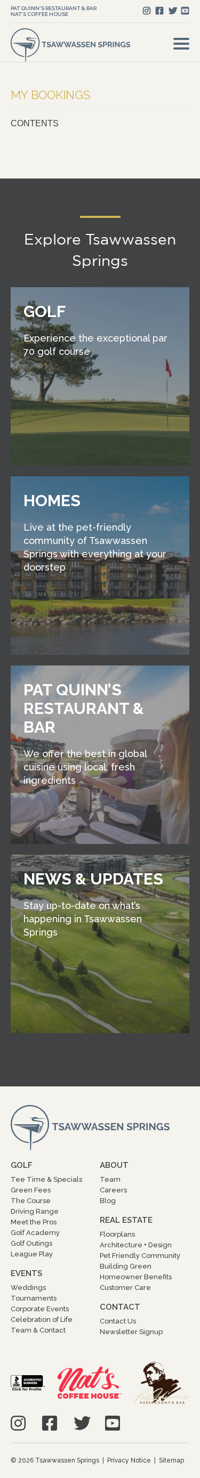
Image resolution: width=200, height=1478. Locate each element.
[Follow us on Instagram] (146, 10)
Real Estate (126, 1220)
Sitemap (171, 1460)
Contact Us (118, 1321)
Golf (22, 1165)
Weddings (28, 1288)
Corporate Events (40, 1309)
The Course (31, 1201)
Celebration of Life (42, 1319)
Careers (113, 1190)
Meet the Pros (34, 1222)
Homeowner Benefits (136, 1277)
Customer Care (125, 1288)
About (114, 1165)
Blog (108, 1201)
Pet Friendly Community (140, 1256)
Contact (120, 1307)
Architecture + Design (136, 1245)
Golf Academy (35, 1233)
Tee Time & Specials (46, 1179)
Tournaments (34, 1298)
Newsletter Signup (131, 1332)
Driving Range (35, 1211)
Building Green (125, 1266)
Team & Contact (38, 1330)
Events (26, 1273)
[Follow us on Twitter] (173, 10)
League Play (32, 1254)
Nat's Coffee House (39, 14)
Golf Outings (31, 1243)
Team (110, 1179)
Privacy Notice (129, 1460)
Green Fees (31, 1190)
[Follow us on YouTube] (185, 10)
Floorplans (117, 1234)
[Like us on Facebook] (159, 10)
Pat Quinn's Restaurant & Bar (54, 8)
